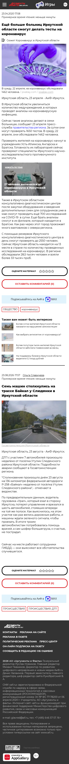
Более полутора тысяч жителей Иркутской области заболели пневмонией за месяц (38, 346)
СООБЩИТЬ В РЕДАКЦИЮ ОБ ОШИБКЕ (28, 651)
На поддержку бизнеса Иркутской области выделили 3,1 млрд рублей (38, 357)
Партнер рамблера (32, 748)
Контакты (10, 632)
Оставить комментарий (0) (34, 283)
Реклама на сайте (33, 632)
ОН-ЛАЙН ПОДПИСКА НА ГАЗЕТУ (23, 646)
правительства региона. (29, 127)
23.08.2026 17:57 (11, 375)
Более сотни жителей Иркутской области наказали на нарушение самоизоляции (38, 325)
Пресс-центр (48, 641)
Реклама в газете (15, 636)
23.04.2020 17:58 (11, 13)
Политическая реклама (20, 641)
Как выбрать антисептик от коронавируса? (38, 334)
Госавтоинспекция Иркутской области (25, 445)
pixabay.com (46, 92)
